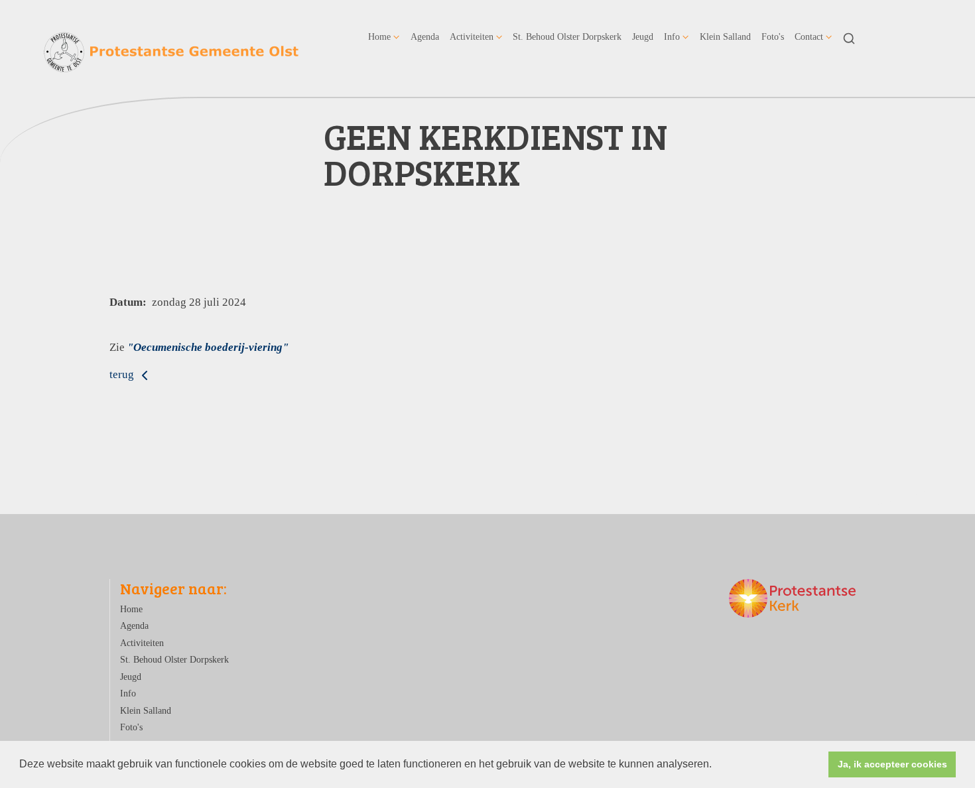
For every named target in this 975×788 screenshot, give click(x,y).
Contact (809, 36)
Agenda (425, 36)
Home (379, 36)
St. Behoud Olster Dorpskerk (567, 36)
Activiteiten (471, 36)
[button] (716, 765)
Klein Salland (725, 36)
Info (672, 36)
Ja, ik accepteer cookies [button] (892, 764)
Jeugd (642, 36)
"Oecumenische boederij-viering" (208, 347)
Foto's (772, 36)
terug (123, 374)
